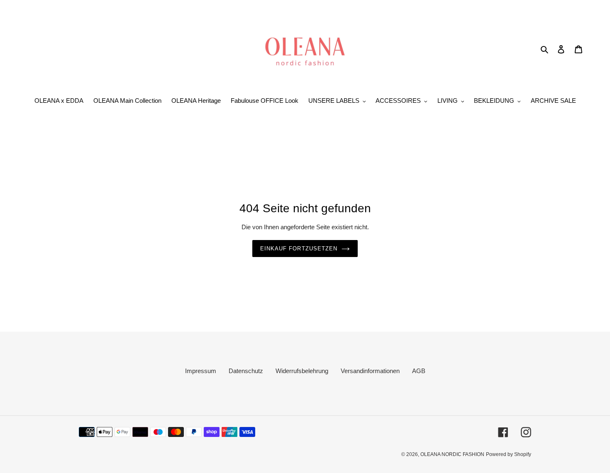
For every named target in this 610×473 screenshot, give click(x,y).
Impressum (200, 370)
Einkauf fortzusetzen (298, 248)
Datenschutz (246, 370)
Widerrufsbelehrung (302, 370)
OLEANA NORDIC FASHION (452, 454)
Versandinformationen (370, 370)
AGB (418, 370)
